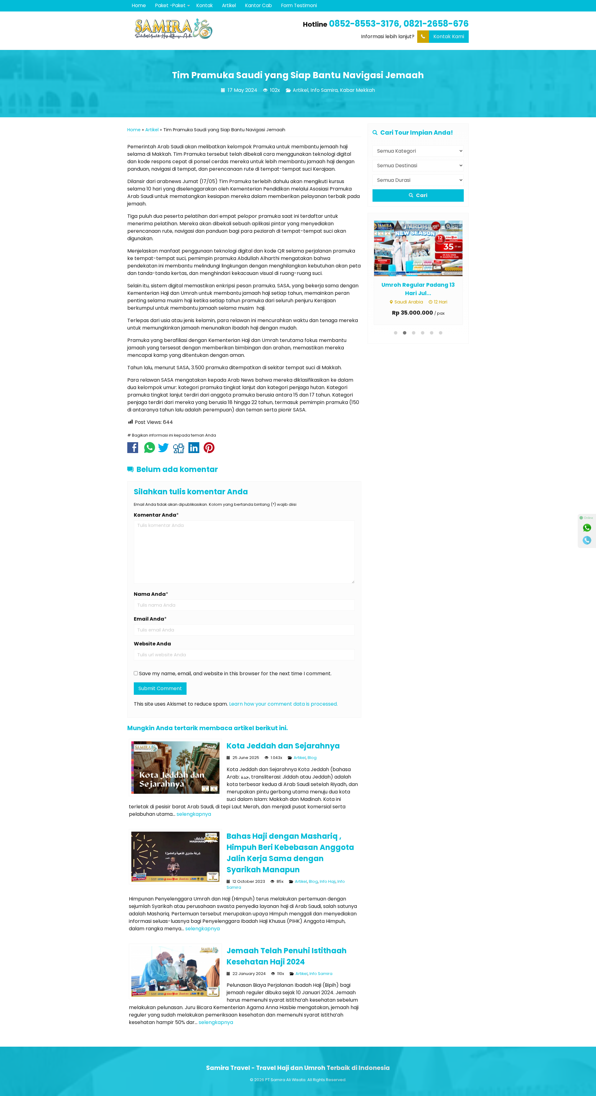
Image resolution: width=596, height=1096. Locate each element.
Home (139, 5)
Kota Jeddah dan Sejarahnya (283, 746)
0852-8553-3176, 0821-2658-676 (399, 24)
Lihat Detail (403, 248)
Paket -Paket (170, 5)
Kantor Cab (258, 5)
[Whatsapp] (587, 527)
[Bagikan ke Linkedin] (195, 450)
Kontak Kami (448, 36)
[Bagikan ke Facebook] (134, 450)
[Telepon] (587, 540)
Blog (312, 757)
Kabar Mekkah (357, 90)
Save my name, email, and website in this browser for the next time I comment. (235, 673)
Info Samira (324, 90)
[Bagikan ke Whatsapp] (149, 450)
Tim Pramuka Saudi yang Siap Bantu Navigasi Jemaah (298, 75)
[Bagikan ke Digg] (180, 450)
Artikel (229, 5)
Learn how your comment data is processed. (283, 703)
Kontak (204, 5)
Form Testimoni (299, 5)
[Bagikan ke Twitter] (165, 450)
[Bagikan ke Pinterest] (211, 450)
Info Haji (328, 881)
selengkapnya (194, 814)
